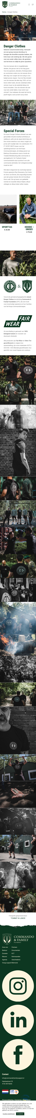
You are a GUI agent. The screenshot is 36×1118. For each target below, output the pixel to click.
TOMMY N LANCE (18, 918)
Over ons (5, 947)
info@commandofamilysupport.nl (13, 1078)
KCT (13, 953)
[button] (33, 4)
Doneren (5, 953)
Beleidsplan (27, 1100)
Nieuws (4, 956)
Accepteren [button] (20, 1114)
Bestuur (4, 950)
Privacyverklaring (7, 1100)
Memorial (15, 963)
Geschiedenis (16, 960)
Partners (14, 947)
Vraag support (6, 963)
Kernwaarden (16, 956)
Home (4, 12)
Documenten (16, 950)
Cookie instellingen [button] (9, 1114)
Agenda (4, 960)
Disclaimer (18, 1100)
